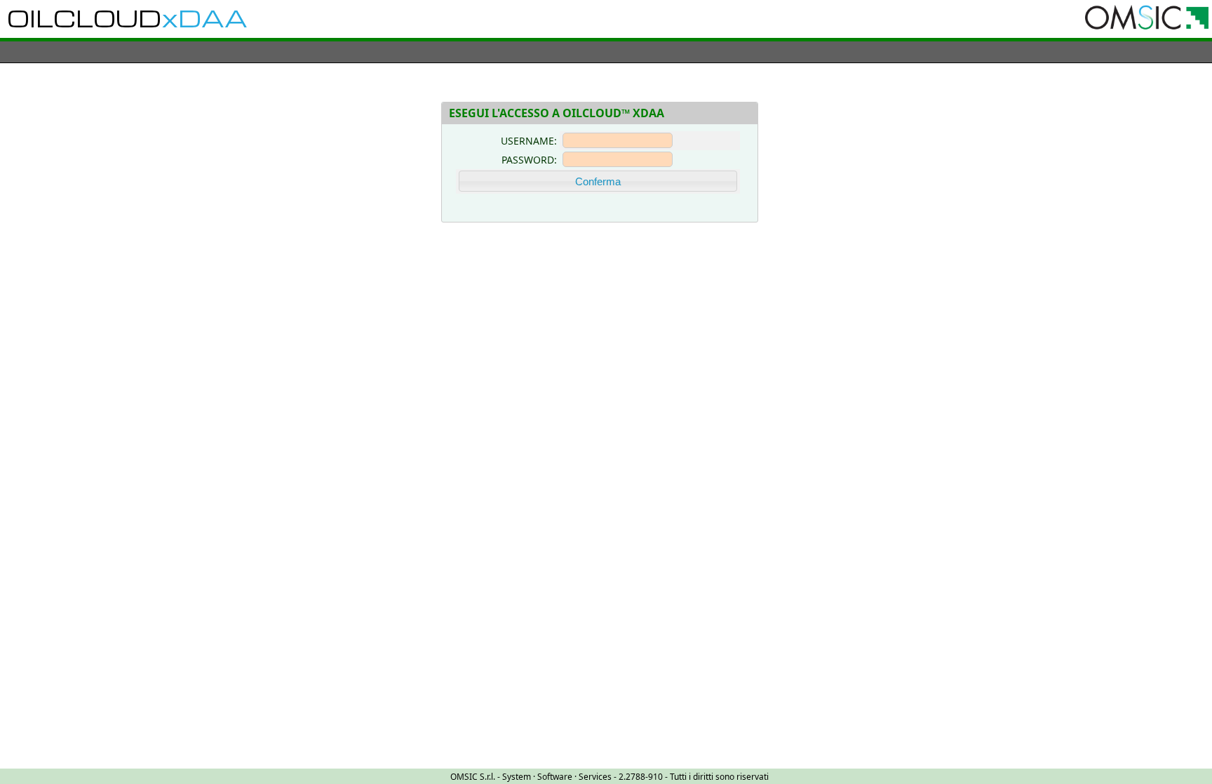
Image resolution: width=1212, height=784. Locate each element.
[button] (598, 181)
